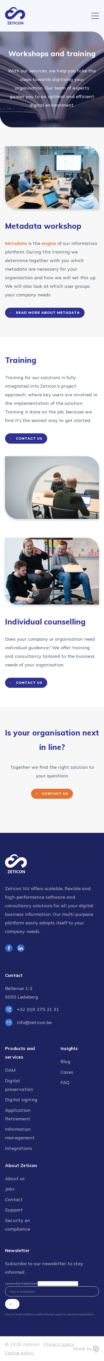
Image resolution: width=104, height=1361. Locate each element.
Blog (65, 1061)
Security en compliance (17, 1224)
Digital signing (21, 1099)
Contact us (29, 438)
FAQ (65, 1082)
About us (15, 1178)
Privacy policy (59, 1344)
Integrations (18, 1148)
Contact (13, 1199)
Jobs (9, 1189)
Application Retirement (18, 1114)
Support (14, 1210)
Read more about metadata (48, 312)
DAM (10, 1070)
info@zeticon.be (34, 1022)
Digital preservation (19, 1085)
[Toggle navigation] (95, 16)
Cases (67, 1072)
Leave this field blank (21, 1283)
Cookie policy (19, 1353)
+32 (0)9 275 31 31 (38, 1009)
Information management (20, 1133)
